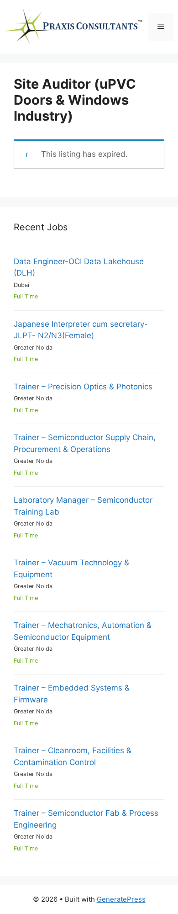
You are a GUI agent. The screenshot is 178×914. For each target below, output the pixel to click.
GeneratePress (121, 899)
